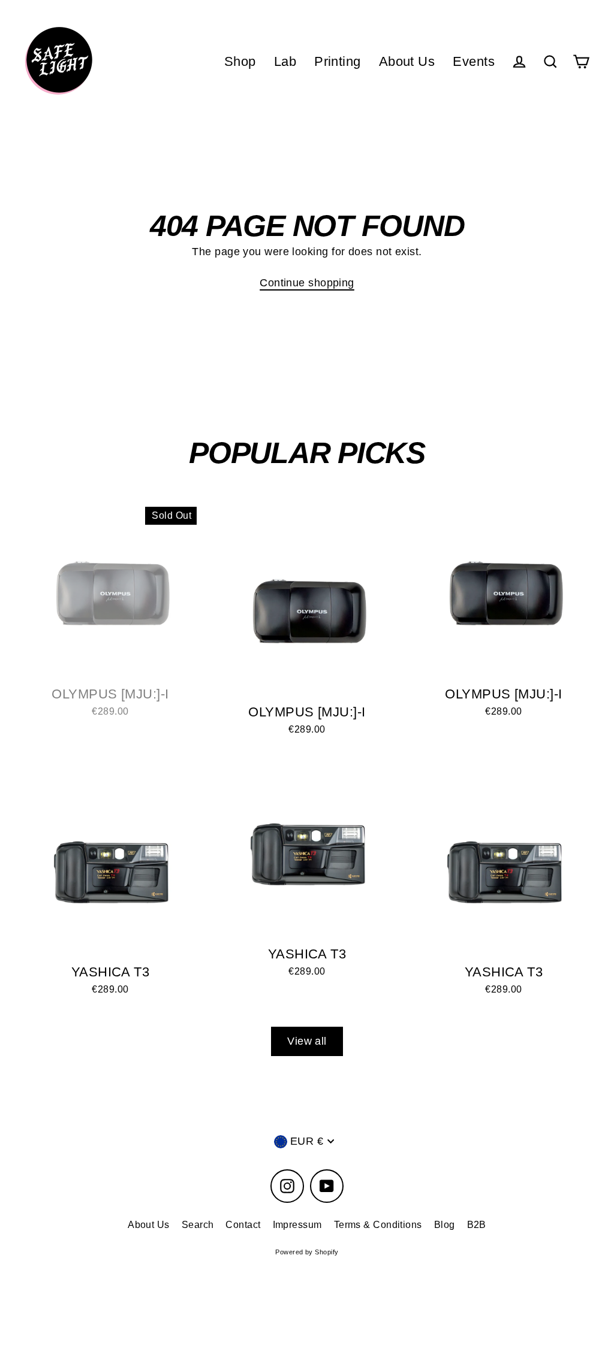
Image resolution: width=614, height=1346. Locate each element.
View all (307, 1041)
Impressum (297, 1225)
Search (198, 1225)
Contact (242, 1225)
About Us (407, 61)
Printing (337, 61)
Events (474, 61)
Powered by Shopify (306, 1252)
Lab (285, 61)
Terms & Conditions (378, 1225)
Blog (444, 1225)
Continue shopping (307, 283)
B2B (476, 1225)
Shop (240, 61)
